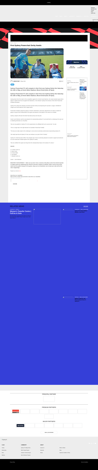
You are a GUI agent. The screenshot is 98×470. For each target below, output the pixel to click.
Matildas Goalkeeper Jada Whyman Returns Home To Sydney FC (80, 300)
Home (11, 42)
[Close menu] (94, 466)
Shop (60, 450)
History (41, 452)
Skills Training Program (25, 450)
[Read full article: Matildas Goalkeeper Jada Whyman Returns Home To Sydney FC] (83, 135)
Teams (65, 16)
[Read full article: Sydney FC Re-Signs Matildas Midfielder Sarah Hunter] (83, 89)
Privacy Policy (19, 179)
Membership (4, 450)
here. (20, 170)
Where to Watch (62, 447)
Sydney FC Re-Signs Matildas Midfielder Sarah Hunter (81, 211)
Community (78, 16)
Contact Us (42, 447)
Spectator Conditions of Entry (65, 452)
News (56, 16)
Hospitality (72, 16)
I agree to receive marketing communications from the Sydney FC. (25, 181)
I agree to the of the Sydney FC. (21, 179)
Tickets (3, 447)
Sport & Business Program (26, 455)
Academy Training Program (26, 452)
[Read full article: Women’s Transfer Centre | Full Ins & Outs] (83, 82)
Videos (60, 16)
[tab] (72, 67)
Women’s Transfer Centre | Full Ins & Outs (20, 212)
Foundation (93, 16)
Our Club (86, 16)
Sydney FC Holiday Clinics (25, 447)
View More (85, 206)
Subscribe (42, 450)
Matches (3, 455)
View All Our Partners (49, 432)
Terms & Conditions (84, 462)
